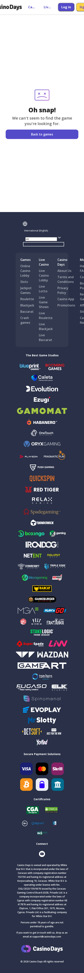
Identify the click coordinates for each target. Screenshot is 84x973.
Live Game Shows (44, 302)
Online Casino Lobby (25, 271)
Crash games (25, 320)
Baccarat (27, 311)
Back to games (42, 134)
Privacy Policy (62, 290)
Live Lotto (43, 288)
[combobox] (43, 230)
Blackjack (27, 305)
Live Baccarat (45, 337)
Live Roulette (46, 315)
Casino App (65, 299)
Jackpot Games (26, 290)
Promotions (66, 305)
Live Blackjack (46, 326)
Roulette (27, 299)
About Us (64, 271)
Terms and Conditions (65, 279)
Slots (24, 282)
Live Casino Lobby (44, 275)
